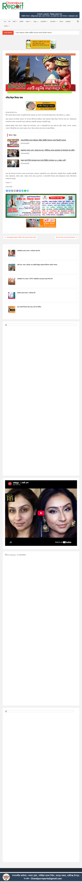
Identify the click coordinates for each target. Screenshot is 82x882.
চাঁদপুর (35, 21)
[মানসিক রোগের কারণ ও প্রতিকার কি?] (11, 295)
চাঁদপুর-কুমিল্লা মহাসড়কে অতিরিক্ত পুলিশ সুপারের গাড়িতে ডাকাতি (21, 237)
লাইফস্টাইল (53, 21)
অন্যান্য (6, 26)
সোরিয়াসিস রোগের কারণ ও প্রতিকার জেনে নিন (28, 251)
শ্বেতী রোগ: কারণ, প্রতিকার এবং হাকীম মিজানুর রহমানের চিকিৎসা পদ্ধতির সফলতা (37, 265)
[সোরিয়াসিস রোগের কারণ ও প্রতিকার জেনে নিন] (11, 253)
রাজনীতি (21, 21)
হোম (5, 21)
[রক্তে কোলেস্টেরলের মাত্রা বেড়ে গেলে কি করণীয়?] (11, 309)
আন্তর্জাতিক (43, 21)
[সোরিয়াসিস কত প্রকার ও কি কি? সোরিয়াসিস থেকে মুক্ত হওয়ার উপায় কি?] (11, 281)
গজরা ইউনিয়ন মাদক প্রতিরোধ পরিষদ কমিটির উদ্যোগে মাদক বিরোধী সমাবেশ (29, 33)
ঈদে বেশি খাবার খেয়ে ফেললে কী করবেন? (65, 237)
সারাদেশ (28, 21)
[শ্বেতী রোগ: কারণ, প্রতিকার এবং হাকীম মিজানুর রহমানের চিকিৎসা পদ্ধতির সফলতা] (11, 267)
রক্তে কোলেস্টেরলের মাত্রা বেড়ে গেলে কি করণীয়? (29, 307)
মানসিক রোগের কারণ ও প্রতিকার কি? (26, 293)
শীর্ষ (9, 21)
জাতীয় (14, 21)
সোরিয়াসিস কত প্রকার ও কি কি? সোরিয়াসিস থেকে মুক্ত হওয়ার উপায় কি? (35, 279)
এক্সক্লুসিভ (68, 21)
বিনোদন (61, 21)
